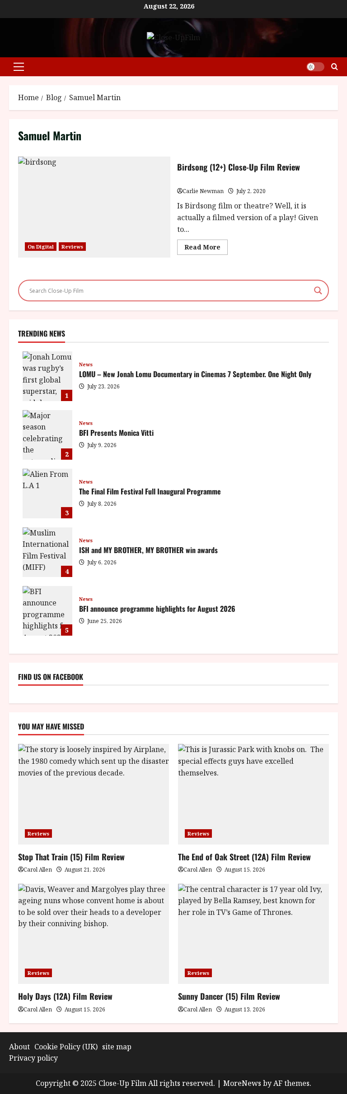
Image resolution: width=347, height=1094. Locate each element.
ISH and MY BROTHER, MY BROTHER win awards (47, 552)
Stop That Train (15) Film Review (71, 857)
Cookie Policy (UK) (66, 1047)
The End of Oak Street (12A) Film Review (244, 857)
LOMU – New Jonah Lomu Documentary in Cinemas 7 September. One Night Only (47, 376)
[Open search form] (334, 66)
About (19, 1047)
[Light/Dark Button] (315, 66)
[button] (18, 66)
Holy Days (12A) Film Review (65, 996)
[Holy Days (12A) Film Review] (93, 934)
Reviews (72, 246)
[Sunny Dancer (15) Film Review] (253, 934)
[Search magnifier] (318, 290)
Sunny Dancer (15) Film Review (229, 996)
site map (116, 1047)
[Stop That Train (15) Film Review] (93, 794)
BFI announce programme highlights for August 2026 (47, 611)
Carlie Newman (203, 191)
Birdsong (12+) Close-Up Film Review (94, 207)
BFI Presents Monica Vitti (47, 435)
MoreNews (242, 1083)
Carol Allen (37, 869)
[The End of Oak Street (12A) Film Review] (253, 794)
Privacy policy (33, 1058)
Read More (206, 248)
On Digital (41, 246)
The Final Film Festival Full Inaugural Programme (47, 493)
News (86, 364)
